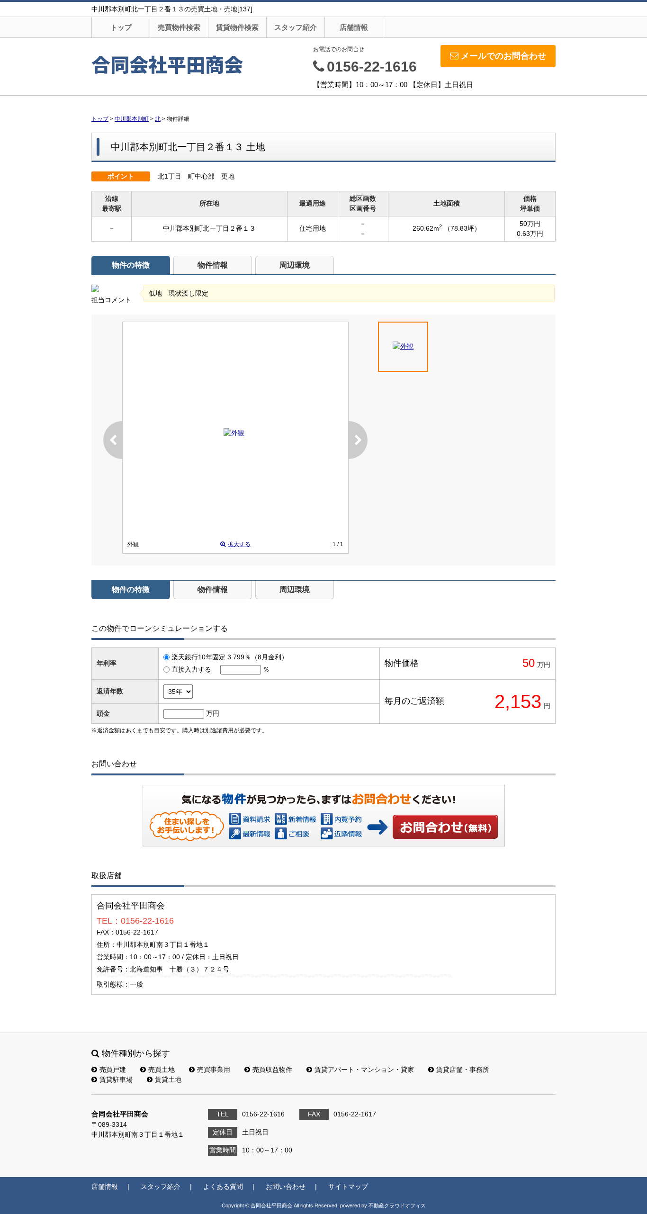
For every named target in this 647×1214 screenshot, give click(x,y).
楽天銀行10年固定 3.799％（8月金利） (229, 657)
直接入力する (191, 669)
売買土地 (161, 1069)
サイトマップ (348, 1186)
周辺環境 (294, 265)
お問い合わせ (446, 826)
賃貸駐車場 (116, 1079)
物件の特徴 (131, 265)
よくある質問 (223, 1186)
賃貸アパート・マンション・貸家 (364, 1069)
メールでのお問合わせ (503, 56)
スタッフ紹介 (295, 27)
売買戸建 (112, 1069)
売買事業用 (213, 1069)
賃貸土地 (168, 1079)
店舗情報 (354, 27)
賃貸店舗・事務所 (462, 1069)
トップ (121, 27)
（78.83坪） (462, 228)
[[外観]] (234, 433)
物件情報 (213, 265)
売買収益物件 (272, 1069)
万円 (212, 713)
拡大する (239, 544)
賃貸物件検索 (237, 27)
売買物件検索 (179, 27)
